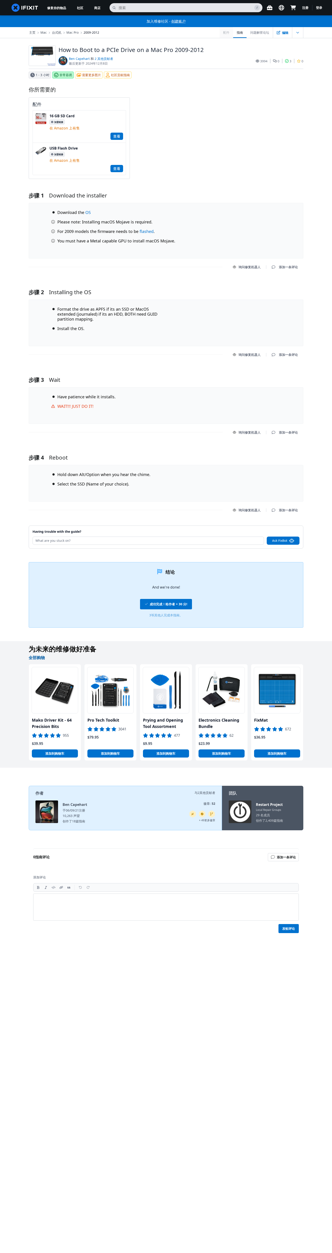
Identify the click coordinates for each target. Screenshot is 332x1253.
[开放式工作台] (269, 7)
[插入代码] (53, 887)
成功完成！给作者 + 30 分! (168, 604)
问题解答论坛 (259, 32)
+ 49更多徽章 (207, 820)
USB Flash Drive (63, 148)
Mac (43, 32)
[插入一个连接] (61, 887)
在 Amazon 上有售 (64, 128)
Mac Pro (72, 32)
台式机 (56, 32)
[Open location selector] (281, 7)
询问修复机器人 (249, 267)
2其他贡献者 (206, 793)
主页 (32, 32)
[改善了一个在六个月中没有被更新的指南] (211, 814)
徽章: (209, 803)
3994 (263, 61)
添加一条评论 (284, 286)
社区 (80, 8)
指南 (240, 32)
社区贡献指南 (120, 75)
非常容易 (65, 75)
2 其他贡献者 (104, 58)
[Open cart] (293, 7)
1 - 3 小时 (42, 75)
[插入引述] (68, 887)
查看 (116, 136)
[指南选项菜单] (297, 32)
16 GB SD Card (62, 115)
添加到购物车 (54, 753)
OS (88, 212)
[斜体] (45, 887)
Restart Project (269, 804)
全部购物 (37, 657)
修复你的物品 (56, 8)
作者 (39, 793)
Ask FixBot (279, 540)
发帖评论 (288, 928)
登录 (319, 7)
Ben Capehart (79, 58)
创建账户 (178, 21)
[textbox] (166, 907)
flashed (147, 231)
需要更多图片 (91, 75)
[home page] (25, 8)
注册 (305, 7)
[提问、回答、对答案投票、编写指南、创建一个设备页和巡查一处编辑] (202, 814)
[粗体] (38, 887)
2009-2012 (91, 32)
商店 (97, 8)
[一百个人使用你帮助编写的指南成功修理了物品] (192, 814)
